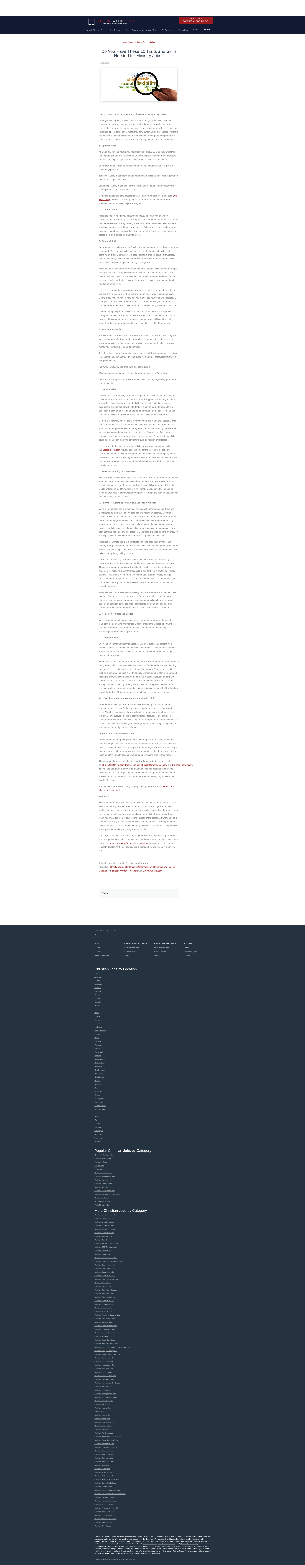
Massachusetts (100, 1031)
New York (98, 1084)
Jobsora (187, 955)
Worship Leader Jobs (102, 1201)
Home (96, 944)
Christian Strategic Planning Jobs (106, 1479)
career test (150, 1546)
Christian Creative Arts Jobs (104, 1276)
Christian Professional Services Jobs (108, 1436)
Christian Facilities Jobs (103, 1180)
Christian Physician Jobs (103, 1433)
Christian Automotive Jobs (104, 1233)
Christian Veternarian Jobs (104, 1504)
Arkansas (98, 977)
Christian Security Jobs (103, 1386)
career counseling (135, 1546)
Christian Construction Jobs (104, 1265)
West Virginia (99, 1138)
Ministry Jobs (99, 1411)
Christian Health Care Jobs (104, 1340)
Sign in (195, 30)
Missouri (97, 1048)
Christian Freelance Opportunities (107, 1315)
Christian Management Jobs (105, 1394)
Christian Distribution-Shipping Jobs (107, 1290)
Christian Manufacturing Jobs (105, 1397)
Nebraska (98, 1066)
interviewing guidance (196, 1546)
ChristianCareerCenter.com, (154, 765)
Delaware (98, 995)
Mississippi (98, 1052)
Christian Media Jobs (102, 1404)
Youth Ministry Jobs (101, 1205)
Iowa (96, 1009)
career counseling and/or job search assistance (127, 843)
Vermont (97, 1127)
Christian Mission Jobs (102, 1415)
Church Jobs (99, 1166)
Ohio (96, 1088)
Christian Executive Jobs (103, 1304)
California (98, 984)
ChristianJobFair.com (182, 765)
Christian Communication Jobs (105, 1258)
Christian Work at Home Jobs (105, 1519)
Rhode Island (99, 1102)
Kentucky (97, 1023)
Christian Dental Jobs (102, 1283)
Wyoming (98, 1141)
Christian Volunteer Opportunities (106, 1508)
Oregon (97, 1095)
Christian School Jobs (102, 1187)
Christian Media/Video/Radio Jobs (107, 1194)
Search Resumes (130, 952)
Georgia (97, 1002)
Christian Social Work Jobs (104, 1191)
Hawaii (96, 1006)
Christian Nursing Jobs (103, 1426)
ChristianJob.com (150, 1544)
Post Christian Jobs (131, 948)
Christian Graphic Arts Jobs (104, 1333)
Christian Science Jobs (103, 1472)
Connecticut (98, 991)
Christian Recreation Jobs (104, 1451)
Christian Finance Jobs (103, 1311)
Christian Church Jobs (102, 1254)
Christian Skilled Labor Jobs (104, 1476)
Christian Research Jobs (103, 1458)
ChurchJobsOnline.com (113, 765)
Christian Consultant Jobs (104, 1268)
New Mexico (99, 1077)
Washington (98, 1131)
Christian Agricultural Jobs (104, 1226)
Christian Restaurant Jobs (104, 1462)
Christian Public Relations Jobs (106, 1440)
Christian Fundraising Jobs (104, 1319)
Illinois (96, 1013)
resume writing (160, 1546)
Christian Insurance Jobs (103, 1369)
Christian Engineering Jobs (104, 1297)
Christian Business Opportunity (106, 1243)
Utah (96, 1120)
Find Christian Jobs (161, 948)
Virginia (97, 1124)
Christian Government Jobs (104, 1329)
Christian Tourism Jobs (103, 1487)
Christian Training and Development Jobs (110, 1494)
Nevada (97, 1081)
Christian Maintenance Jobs (104, 1176)
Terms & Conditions (101, 955)
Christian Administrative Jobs (105, 1215)
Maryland (98, 1034)
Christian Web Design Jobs (104, 1515)
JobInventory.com (191, 952)
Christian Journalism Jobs (104, 1422)
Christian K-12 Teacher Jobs (105, 1376)
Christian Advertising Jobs (104, 1222)
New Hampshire (100, 1070)
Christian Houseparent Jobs (104, 1358)
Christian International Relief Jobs (107, 1383)
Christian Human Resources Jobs (107, 1354)
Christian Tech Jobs (101, 1198)
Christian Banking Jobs (103, 1236)
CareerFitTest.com (111, 450)
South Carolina (100, 1106)
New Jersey (98, 1073)
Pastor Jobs (98, 1169)
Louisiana (98, 1027)
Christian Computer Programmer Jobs (108, 1261)
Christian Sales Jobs (102, 1469)
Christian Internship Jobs (103, 1361)
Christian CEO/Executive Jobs (105, 1247)
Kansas (97, 1020)
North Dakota (99, 1063)
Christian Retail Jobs (102, 1465)
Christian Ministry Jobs (103, 1158)
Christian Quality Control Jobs (105, 1447)
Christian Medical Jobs (103, 1408)
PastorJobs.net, (132, 765)
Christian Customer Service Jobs (106, 1279)
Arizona (97, 981)
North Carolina (99, 1059)
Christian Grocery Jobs (103, 1336)
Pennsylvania (99, 1099)
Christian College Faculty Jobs (105, 1351)
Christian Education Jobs (103, 1293)
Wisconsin (98, 1134)
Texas (96, 1116)
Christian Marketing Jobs (103, 1401)
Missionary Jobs (100, 1162)
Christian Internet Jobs (103, 1372)
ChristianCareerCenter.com (123, 867)
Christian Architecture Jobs (104, 1229)
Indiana (97, 1016)
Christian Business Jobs (103, 1322)
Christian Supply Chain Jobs (105, 1483)
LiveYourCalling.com (152, 871)
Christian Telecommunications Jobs (107, 1490)
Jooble (186, 948)
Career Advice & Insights (131, 42)
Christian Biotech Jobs (102, 1240)
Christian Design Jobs (102, 1286)
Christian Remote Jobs (103, 1522)
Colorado (97, 988)
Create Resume (160, 952)
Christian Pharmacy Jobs (103, 1429)
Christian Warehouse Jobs (104, 1512)
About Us (97, 952)
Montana (97, 1056)
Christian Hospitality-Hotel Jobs (106, 1344)
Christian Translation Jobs (104, 1497)
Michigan (97, 1041)
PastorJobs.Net (144, 867)
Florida (97, 998)
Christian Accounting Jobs (104, 1218)
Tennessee (98, 1113)
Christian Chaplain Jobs (103, 1251)
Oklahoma (98, 1091)
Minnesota (98, 1045)
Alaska (96, 973)
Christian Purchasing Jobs (104, 1379)
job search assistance (175, 1546)
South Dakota (99, 1109)
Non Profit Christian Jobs (103, 1155)
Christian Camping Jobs (103, 1183)
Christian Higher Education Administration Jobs (112, 1347)
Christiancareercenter (114, 1559)
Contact (97, 948)
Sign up (207, 30)
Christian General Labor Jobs (105, 1326)
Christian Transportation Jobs (105, 1501)
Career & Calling (149, 42)
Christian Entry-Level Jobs (104, 1301)
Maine (96, 1038)
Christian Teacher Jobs (103, 1173)
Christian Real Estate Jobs (104, 1454)
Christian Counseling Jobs (104, 1272)
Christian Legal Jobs (102, 1390)
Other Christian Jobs (102, 1419)
